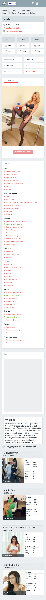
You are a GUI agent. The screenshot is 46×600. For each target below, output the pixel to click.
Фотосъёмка (10, 199)
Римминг (9, 214)
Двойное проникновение (15, 183)
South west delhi (24, 11)
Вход (37, 3)
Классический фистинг (14, 314)
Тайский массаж (12, 230)
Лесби (8, 257)
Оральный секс (11, 177)
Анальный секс (11, 175)
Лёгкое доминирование (14, 267)
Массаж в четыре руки (14, 236)
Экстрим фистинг (12, 320)
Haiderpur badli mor (9, 13)
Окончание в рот (12, 327)
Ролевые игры (11, 279)
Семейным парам (12, 205)
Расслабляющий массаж (15, 242)
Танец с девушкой (12, 255)
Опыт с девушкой (12, 295)
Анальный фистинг (13, 317)
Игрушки (9, 186)
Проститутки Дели (9, 11)
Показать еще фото (23, 152)
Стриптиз (9, 252)
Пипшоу (9, 211)
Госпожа (9, 265)
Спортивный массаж (13, 239)
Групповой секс (12, 180)
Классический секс (13, 172)
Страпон (9, 276)
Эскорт (9, 196)
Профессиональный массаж (16, 221)
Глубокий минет (11, 298)
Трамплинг (10, 285)
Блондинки (30, 71)
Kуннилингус (10, 304)
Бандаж (9, 282)
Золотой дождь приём (14, 343)
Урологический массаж (14, 227)
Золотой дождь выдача (15, 340)
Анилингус (10, 307)
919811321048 (12, 24)
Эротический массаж (14, 224)
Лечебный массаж (12, 233)
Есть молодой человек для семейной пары (22, 202)
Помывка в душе (12, 208)
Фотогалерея (10, 80)
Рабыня (9, 273)
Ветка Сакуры (11, 245)
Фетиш (8, 189)
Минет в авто (11, 301)
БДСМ (8, 270)
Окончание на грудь (13, 330)
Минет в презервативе (14, 292)
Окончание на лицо (13, 333)
